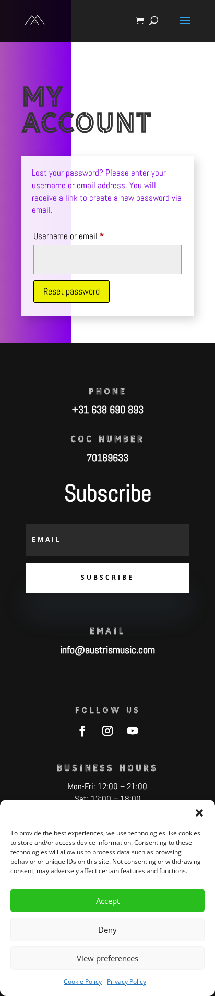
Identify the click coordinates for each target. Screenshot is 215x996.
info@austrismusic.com (107, 650)
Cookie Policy (83, 981)
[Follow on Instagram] (107, 730)
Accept (108, 901)
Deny (107, 929)
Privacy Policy (126, 981)
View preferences (107, 958)
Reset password (71, 291)
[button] (199, 813)
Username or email (83, 236)
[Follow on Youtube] (132, 730)
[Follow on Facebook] (82, 730)
